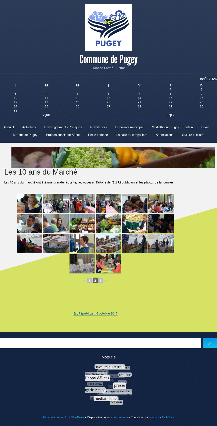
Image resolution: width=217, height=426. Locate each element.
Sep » (170, 115)
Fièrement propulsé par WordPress (63, 417)
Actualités (29, 127)
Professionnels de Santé (63, 135)
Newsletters (98, 127)
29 (170, 106)
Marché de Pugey (25, 135)
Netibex (154, 417)
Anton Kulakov (119, 417)
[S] (210, 343)
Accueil (9, 127)
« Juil (46, 115)
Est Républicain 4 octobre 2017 (95, 313)
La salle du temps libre (131, 135)
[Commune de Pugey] (108, 27)
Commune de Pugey (108, 59)
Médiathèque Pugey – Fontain (172, 127)
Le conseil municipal (129, 127)
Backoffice (168, 417)
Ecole (205, 127)
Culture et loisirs (193, 135)
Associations (165, 135)
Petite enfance (98, 135)
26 (77, 106)
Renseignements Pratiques (63, 127)
